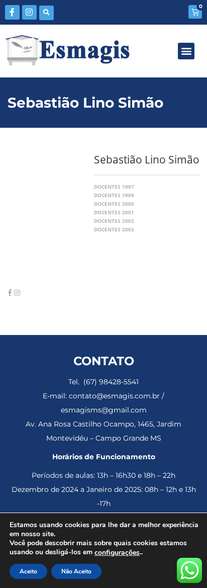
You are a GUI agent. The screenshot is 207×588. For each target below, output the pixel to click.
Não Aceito (76, 571)
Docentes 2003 (114, 229)
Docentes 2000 (114, 203)
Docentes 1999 (114, 195)
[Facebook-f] (12, 12)
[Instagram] (29, 12)
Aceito (28, 571)
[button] (46, 13)
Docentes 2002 (114, 220)
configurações (117, 552)
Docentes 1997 (114, 186)
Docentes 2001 (114, 212)
